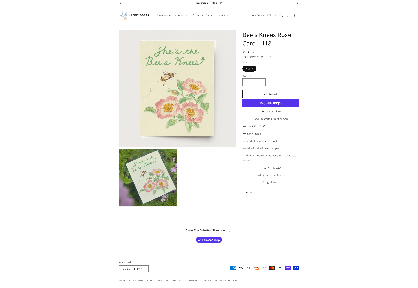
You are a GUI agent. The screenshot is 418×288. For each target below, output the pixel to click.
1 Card (249, 68)
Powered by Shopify (145, 280)
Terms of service (193, 280)
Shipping (246, 56)
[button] (163, 15)
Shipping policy (210, 280)
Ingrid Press (131, 280)
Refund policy (162, 280)
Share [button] (249, 192)
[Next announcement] (297, 3)
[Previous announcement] (120, 3)
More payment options (271, 111)
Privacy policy (177, 280)
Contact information (229, 280)
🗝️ (209, 230)
